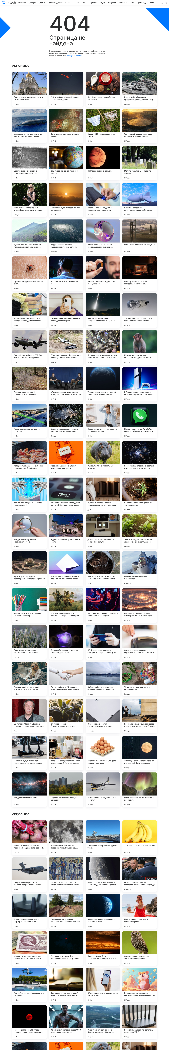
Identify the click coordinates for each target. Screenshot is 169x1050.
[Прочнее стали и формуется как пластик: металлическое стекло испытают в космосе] (103, 347)
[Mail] (3, 3)
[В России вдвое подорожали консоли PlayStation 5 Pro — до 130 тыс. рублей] (139, 384)
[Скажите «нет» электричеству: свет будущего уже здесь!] (29, 826)
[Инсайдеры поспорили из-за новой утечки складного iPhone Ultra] (29, 937)
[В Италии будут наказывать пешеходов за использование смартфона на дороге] (29, 753)
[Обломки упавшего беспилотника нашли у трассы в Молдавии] (66, 347)
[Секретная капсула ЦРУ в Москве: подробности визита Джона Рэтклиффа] (29, 1022)
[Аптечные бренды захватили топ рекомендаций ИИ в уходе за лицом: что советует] (66, 753)
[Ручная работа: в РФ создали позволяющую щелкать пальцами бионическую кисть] (66, 679)
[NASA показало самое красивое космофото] (139, 789)
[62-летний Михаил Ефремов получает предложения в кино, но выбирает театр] (29, 716)
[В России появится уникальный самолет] (103, 789)
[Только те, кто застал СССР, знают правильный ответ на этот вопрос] (66, 1022)
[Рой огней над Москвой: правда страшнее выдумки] (66, 89)
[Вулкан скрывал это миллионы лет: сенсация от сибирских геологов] (29, 236)
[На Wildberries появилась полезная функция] (66, 900)
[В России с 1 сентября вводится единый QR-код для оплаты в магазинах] (66, 495)
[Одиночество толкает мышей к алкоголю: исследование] (103, 900)
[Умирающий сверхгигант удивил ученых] (103, 985)
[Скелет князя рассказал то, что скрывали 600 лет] (29, 89)
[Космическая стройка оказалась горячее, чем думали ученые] (139, 458)
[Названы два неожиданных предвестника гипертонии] (103, 200)
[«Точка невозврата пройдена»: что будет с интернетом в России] (66, 384)
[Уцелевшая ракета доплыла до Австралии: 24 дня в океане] (29, 126)
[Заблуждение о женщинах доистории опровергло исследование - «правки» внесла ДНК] (29, 163)
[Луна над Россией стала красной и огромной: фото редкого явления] (139, 753)
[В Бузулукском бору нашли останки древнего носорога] (139, 900)
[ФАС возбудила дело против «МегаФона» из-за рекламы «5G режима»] (139, 937)
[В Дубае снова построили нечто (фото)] (66, 531)
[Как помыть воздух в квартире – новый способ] (29, 495)
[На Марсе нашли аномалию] (103, 163)
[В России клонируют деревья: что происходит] (139, 495)
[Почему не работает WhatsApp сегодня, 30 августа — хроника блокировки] (139, 421)
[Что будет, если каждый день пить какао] (103, 89)
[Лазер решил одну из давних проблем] (29, 421)
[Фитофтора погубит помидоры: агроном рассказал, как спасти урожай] (139, 826)
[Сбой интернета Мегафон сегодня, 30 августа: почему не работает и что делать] (103, 642)
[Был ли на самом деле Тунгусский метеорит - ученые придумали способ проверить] (103, 310)
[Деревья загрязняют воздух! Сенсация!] (66, 789)
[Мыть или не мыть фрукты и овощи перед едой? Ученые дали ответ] (29, 310)
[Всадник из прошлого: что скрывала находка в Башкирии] (66, 605)
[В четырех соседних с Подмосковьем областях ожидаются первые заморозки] (66, 716)
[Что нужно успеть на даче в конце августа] (139, 679)
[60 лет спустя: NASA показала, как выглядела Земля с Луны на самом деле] (103, 1022)
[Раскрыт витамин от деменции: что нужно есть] (103, 273)
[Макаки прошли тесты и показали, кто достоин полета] (139, 347)
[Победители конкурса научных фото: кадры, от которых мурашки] (66, 826)
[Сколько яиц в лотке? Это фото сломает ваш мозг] (103, 753)
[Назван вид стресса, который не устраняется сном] (103, 421)
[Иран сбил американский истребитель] (139, 568)
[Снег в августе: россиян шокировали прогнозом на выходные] (29, 642)
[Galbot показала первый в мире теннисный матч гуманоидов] (66, 937)
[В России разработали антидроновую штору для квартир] (103, 716)
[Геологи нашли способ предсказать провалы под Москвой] (29, 384)
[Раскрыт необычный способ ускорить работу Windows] (29, 679)
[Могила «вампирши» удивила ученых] (139, 163)
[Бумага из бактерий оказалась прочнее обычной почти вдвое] (66, 568)
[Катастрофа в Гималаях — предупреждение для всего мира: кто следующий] (139, 89)
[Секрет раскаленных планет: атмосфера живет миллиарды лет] (139, 605)
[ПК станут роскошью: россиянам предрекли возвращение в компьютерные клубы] (103, 605)
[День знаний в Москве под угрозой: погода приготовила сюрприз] (29, 200)
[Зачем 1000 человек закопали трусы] (103, 126)
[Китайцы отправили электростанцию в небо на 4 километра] (139, 200)
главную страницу (74, 55)
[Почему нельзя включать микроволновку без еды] (139, 273)
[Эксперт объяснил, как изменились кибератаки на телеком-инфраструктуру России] (29, 900)
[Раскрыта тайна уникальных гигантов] (103, 458)
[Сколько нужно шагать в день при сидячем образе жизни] (103, 826)
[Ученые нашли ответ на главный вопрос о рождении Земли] (103, 384)
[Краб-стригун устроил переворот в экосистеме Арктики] (29, 568)
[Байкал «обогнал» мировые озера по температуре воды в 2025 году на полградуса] (103, 679)
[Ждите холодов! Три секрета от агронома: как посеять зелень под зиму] (139, 531)
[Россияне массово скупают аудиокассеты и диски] (66, 458)
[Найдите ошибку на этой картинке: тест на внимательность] (29, 531)
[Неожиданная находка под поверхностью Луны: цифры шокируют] (66, 985)
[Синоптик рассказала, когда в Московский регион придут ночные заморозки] (66, 421)
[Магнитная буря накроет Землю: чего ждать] (66, 200)
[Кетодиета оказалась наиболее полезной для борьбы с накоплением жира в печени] (29, 458)
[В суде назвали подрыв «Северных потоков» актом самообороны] (66, 236)
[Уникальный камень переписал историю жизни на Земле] (139, 126)
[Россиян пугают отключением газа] (66, 273)
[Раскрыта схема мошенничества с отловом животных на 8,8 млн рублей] (139, 716)
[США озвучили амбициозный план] (29, 863)
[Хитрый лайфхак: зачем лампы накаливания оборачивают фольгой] (139, 310)
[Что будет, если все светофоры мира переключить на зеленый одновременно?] (103, 863)
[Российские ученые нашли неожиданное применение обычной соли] (103, 236)
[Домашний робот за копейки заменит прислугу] (103, 531)
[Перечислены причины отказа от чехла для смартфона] (66, 310)
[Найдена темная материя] (29, 789)
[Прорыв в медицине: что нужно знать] (29, 273)
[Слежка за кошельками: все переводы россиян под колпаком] (139, 642)
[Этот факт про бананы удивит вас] (139, 985)
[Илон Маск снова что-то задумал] (139, 236)
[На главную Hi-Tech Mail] (10, 3)
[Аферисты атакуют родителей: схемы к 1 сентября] (29, 605)
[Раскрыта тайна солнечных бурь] (103, 937)
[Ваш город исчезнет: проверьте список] (66, 163)
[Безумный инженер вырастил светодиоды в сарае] (66, 642)
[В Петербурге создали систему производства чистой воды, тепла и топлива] (66, 863)
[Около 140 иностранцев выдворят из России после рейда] (139, 1022)
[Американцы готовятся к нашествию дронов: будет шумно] (139, 863)
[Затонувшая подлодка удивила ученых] (66, 126)
